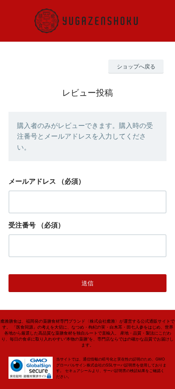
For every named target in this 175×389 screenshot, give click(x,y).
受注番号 (22, 225)
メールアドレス (32, 181)
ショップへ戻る (136, 66)
